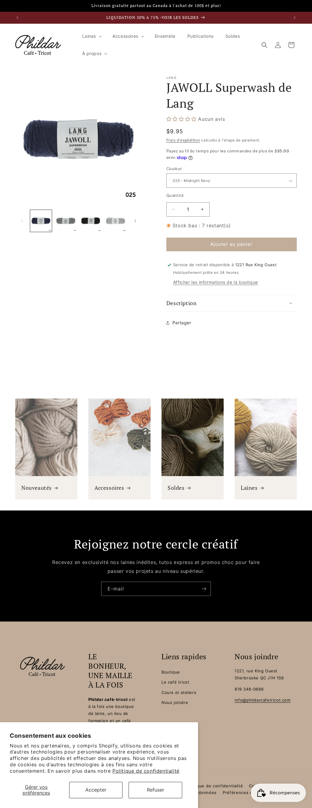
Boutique (170, 672)
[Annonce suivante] (294, 17)
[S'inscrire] (204, 589)
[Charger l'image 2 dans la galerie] (65, 221)
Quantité (175, 195)
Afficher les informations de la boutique (215, 282)
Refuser (155, 790)
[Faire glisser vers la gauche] (22, 221)
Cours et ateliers (178, 692)
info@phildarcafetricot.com (263, 700)
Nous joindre (174, 702)
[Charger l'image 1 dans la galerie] (41, 221)
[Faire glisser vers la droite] (135, 221)
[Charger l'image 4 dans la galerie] (115, 221)
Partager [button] (181, 322)
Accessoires (109, 487)
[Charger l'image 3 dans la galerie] (90, 221)
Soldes (176, 487)
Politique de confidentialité (145, 771)
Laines (249, 487)
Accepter (95, 790)
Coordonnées (202, 792)
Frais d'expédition (183, 140)
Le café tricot (175, 682)
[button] (92, 36)
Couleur (174, 168)
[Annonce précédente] (17, 17)
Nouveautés (36, 487)
